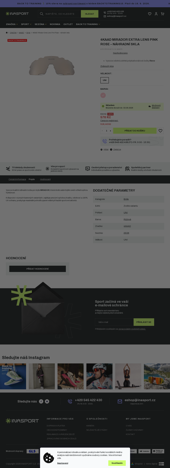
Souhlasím (117, 463)
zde (59, 458)
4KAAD (127, 226)
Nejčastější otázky (96, 430)
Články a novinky (134, 430)
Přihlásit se (143, 322)
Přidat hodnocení (37, 269)
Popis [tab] (32, 179)
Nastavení (62, 463)
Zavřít (115, 149)
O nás (129, 426)
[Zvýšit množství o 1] (110, 131)
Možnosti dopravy (156, 106)
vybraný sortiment (74, 3)
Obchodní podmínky (57, 430)
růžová (103, 95)
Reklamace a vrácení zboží (60, 434)
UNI (104, 80)
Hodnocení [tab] (45, 179)
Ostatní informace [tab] (17, 179)
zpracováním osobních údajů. (132, 329)
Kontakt (130, 434)
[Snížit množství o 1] (102, 131)
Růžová (127, 219)
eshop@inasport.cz (140, 400)
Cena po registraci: (109, 120)
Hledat (89, 14)
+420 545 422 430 (118, 142)
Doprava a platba (56, 426)
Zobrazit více (107, 66)
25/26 (126, 233)
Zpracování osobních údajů (61, 439)
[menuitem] (12, 24)
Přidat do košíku (135, 131)
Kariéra (90, 426)
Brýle (126, 199)
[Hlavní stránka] (7, 33)
